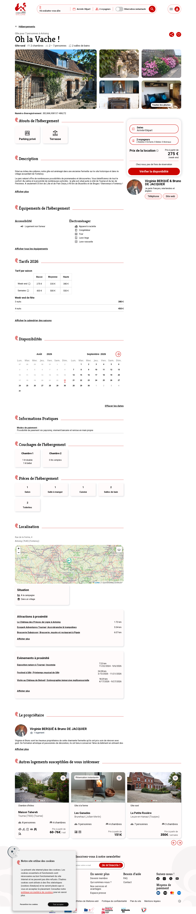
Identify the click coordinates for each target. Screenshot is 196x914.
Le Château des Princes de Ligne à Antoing (39, 622)
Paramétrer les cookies (29, 904)
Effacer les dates (114, 405)
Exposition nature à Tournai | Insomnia (36, 665)
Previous (173, 842)
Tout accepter (58, 904)
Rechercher (152, 9)
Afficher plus (22, 191)
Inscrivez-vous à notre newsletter (98, 857)
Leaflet (97, 582)
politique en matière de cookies (37, 892)
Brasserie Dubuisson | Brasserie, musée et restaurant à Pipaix (48, 632)
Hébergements (27, 26)
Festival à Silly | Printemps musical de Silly (38, 672)
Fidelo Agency (179, 901)
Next (63, 789)
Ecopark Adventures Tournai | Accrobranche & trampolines (47, 627)
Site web (170, 196)
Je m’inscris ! (111, 865)
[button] (69, 561)
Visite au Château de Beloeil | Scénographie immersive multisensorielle (53, 680)
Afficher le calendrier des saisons (33, 320)
